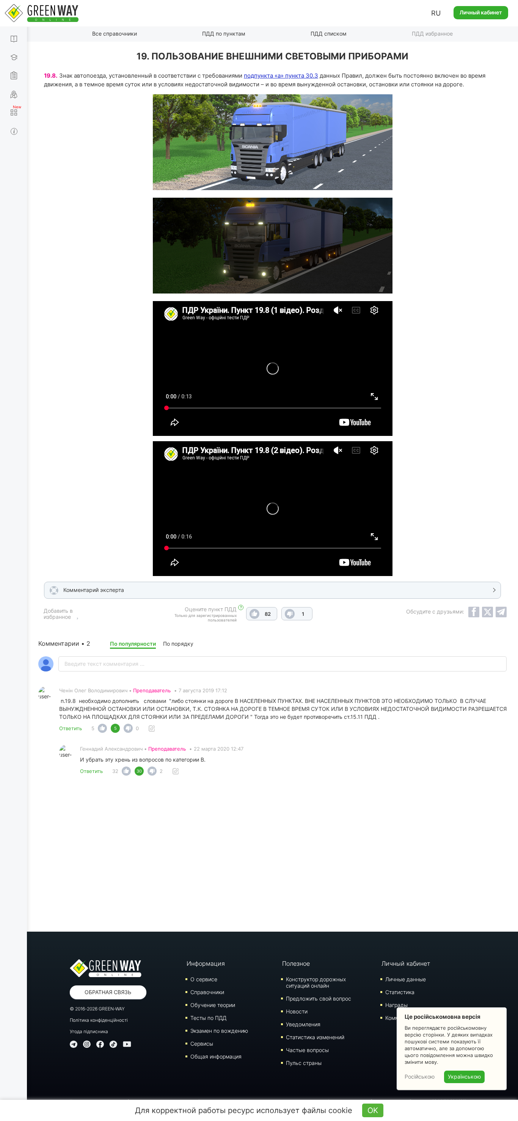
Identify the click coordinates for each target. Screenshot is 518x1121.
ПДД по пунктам (223, 33)
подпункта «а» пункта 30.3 (281, 75)
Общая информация (216, 1056)
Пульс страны (304, 1063)
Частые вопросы (307, 1050)
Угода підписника (89, 1031)
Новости (297, 1011)
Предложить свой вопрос (318, 998)
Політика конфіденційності (99, 1020)
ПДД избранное (432, 33)
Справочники (207, 992)
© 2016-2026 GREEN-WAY (97, 1009)
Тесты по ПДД (208, 1018)
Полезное (296, 963)
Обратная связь (108, 992)
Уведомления (303, 1024)
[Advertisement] (272, 856)
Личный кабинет (481, 12)
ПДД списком (329, 33)
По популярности (133, 643)
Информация (206, 963)
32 (115, 771)
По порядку (178, 643)
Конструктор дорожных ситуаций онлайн (316, 982)
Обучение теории (212, 1005)
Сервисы (201, 1043)
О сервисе (203, 979)
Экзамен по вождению (219, 1030)
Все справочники (114, 33)
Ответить (70, 728)
